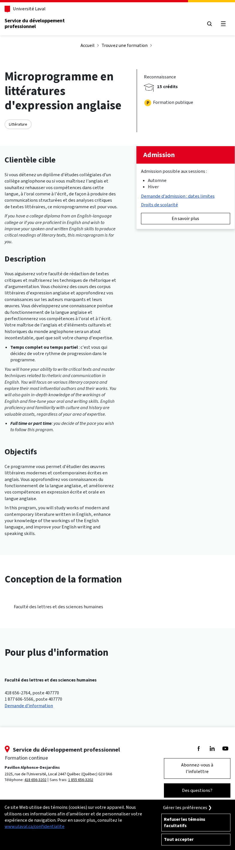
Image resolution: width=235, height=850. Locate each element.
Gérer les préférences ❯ (187, 808)
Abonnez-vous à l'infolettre (197, 768)
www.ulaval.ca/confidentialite (34, 826)
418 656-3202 (35, 779)
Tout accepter (178, 839)
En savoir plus (185, 218)
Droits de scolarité (159, 205)
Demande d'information (29, 706)
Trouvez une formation (124, 45)
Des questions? (197, 790)
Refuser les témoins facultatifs (184, 822)
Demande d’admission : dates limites (178, 196)
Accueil (88, 45)
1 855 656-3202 (80, 779)
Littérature (18, 124)
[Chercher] (209, 24)
